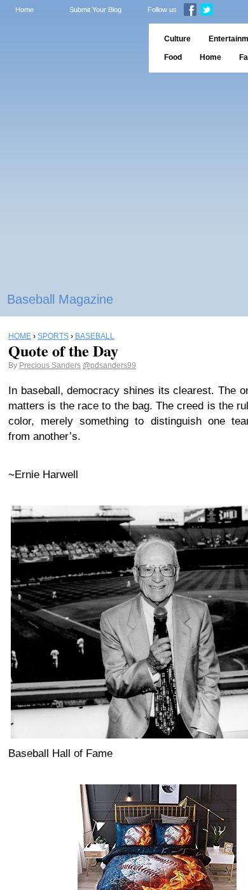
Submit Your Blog (95, 9)
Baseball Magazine (60, 299)
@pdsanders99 (109, 365)
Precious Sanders (50, 365)
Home (24, 9)
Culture (177, 38)
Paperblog (70, 48)
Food (173, 57)
